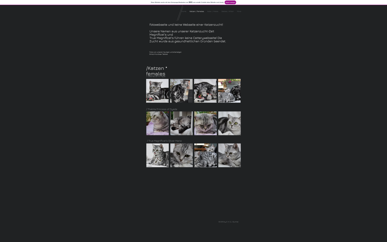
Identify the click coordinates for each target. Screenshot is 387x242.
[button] (157, 91)
